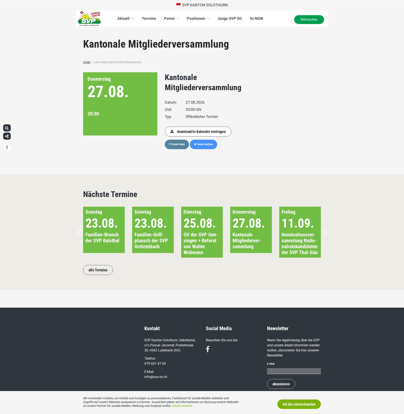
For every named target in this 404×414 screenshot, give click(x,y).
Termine (149, 18)
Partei (169, 18)
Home (86, 62)
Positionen (196, 18)
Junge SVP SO (229, 18)
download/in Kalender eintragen (201, 131)
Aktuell (123, 18)
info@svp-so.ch (155, 377)
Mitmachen (309, 19)
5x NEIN (256, 18)
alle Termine (98, 270)
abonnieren (281, 384)
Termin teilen (177, 144)
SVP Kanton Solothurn (204, 5)
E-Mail (270, 363)
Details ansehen (182, 405)
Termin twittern (204, 144)
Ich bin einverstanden (299, 404)
